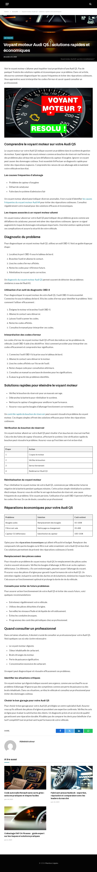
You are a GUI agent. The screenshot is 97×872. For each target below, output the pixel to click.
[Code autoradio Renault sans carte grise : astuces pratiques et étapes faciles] (25, 777)
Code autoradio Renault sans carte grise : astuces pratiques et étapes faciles (24, 794)
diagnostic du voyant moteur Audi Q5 (24, 279)
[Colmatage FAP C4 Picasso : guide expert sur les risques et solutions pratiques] (25, 818)
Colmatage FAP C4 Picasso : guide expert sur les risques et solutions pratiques (24, 834)
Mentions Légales (51, 863)
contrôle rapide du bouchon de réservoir (26, 414)
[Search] (90, 4)
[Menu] (7, 4)
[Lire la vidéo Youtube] (50, 113)
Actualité (8, 38)
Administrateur (27, 741)
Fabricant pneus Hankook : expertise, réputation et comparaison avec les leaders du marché (69, 795)
